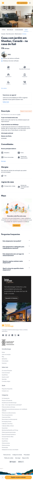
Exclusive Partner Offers (7, 436)
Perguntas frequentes (7, 388)
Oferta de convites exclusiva (9, 413)
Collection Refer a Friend (8, 425)
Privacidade (27, 454)
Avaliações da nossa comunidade (10, 449)
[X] (15, 335)
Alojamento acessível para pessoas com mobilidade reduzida (14, 410)
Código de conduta (17, 454)
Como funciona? (6, 372)
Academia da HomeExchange (9, 402)
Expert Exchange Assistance (9, 434)
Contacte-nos (5, 391)
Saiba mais (6, 102)
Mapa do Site (25, 458)
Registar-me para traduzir (26, 111)
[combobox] (13, 462)
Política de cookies (8, 458)
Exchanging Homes (6, 421)
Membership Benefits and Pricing (10, 430)
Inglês (18, 114)
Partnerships (5, 447)
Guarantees (5, 428)
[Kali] (4, 54)
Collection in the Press (7, 423)
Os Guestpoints (5, 398)
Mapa (26, 29)
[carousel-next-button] (30, 17)
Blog (3, 356)
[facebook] (3, 335)
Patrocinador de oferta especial (9, 419)
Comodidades (19, 29)
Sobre (3, 352)
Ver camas (4, 88)
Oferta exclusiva (6, 443)
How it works (5, 438)
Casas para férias (6, 417)
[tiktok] (9, 335)
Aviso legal (17, 458)
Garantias (4, 379)
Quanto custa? (5, 377)
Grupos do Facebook (7, 400)
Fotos (3, 29)
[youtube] (18, 335)
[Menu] (30, 3)
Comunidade (5, 361)
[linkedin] (12, 335)
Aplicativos (4, 358)
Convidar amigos (6, 381)
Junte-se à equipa (6, 354)
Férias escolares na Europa (8, 407)
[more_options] (2, 477)
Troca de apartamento (7, 415)
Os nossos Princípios (7, 370)
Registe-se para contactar (18, 477)
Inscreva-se (16, 225)
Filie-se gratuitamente (22, 2)
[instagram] (6, 335)
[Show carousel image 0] (16, 16)
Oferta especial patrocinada (9, 432)
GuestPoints (5, 375)
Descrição (10, 29)
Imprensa (4, 363)
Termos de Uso (7, 454)
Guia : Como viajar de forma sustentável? (12, 404)
